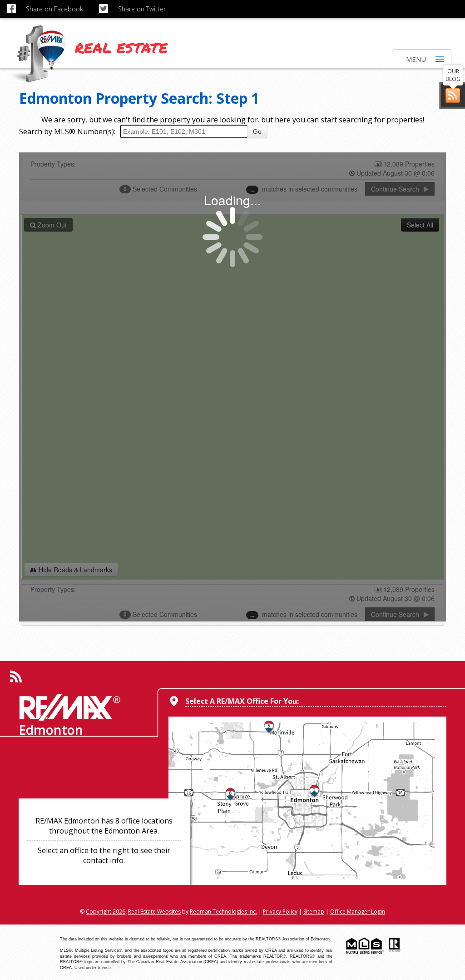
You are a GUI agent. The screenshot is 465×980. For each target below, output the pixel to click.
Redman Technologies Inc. (223, 911)
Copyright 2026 (105, 911)
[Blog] (452, 95)
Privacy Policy (280, 911)
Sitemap (313, 911)
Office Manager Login (357, 911)
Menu (416, 59)
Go (257, 131)
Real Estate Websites (154, 911)
